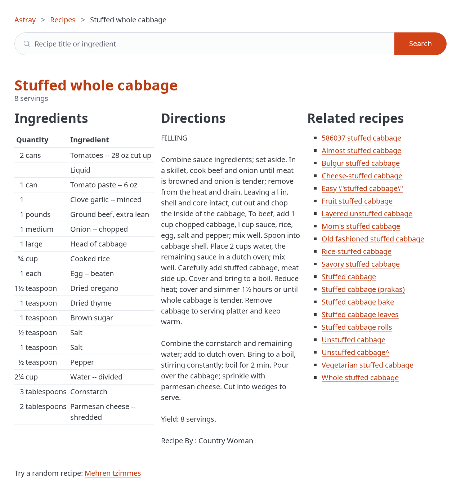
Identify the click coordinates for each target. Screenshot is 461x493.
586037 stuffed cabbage (361, 138)
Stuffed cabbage (349, 276)
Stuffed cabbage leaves (360, 314)
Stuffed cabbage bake (358, 302)
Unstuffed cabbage (353, 340)
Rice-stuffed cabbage (356, 251)
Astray (25, 20)
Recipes (63, 20)
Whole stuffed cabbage (360, 377)
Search (420, 43)
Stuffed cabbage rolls (357, 327)
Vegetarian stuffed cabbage (367, 365)
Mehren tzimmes (113, 473)
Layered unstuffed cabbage (367, 213)
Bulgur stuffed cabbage (361, 163)
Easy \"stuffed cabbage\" (362, 188)
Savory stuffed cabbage (361, 264)
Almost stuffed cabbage (361, 150)
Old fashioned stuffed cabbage (373, 239)
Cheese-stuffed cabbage (362, 176)
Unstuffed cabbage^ (355, 352)
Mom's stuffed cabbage (361, 226)
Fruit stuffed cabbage (357, 201)
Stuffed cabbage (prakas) (363, 289)
